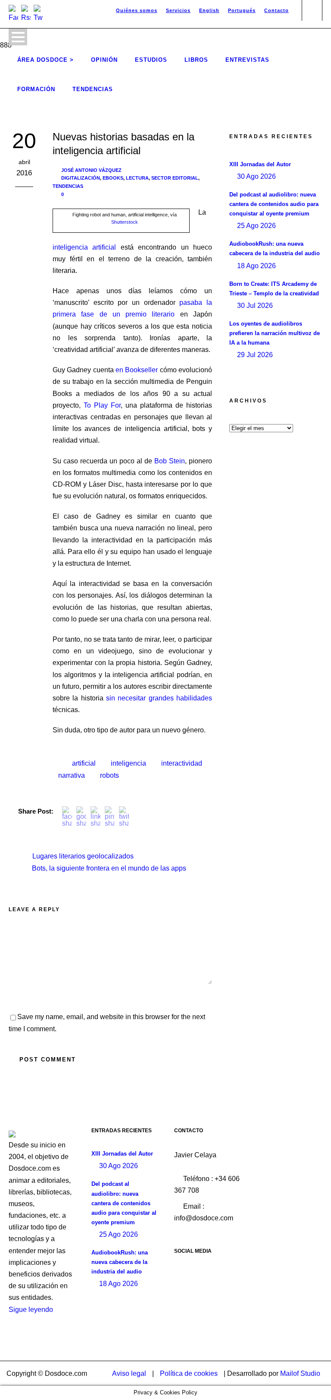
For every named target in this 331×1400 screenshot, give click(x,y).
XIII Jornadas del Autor (260, 164)
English (209, 10)
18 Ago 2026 (256, 265)
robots (109, 775)
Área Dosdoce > (45, 60)
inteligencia (128, 763)
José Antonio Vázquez (91, 170)
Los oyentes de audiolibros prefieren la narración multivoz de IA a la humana (274, 333)
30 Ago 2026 (256, 176)
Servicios (178, 10)
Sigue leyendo (31, 1309)
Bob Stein (169, 461)
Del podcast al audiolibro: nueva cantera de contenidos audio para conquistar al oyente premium (274, 204)
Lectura (137, 178)
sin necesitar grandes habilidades (159, 698)
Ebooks (113, 178)
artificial (84, 763)
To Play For (102, 405)
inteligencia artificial (84, 247)
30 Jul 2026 (255, 305)
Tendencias (92, 89)
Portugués (242, 10)
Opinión (104, 60)
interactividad (181, 763)
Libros (196, 60)
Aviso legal (129, 1373)
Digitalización (80, 178)
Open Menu (18, 37)
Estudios (151, 60)
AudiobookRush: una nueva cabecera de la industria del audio (119, 1262)
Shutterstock (124, 222)
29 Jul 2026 (255, 354)
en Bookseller (137, 370)
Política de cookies (189, 1373)
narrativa (71, 775)
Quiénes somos (136, 10)
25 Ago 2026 (256, 225)
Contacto (276, 10)
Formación (36, 89)
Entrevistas (247, 60)
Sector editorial (174, 178)
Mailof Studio (300, 1373)
